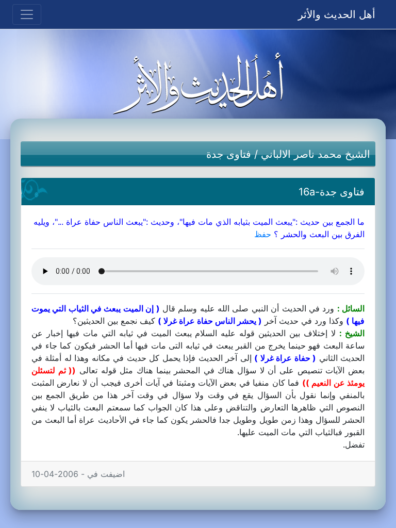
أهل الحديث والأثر (336, 14)
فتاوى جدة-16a (332, 192)
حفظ (262, 234)
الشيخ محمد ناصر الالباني (315, 154)
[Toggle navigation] (26, 14)
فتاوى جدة (228, 154)
